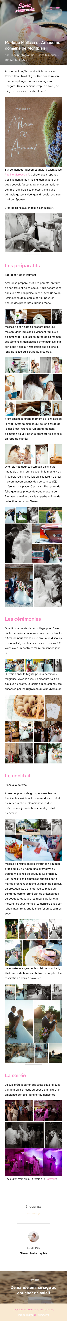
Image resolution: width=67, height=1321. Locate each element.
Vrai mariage (33, 1213)
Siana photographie (22, 55)
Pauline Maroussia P (17, 174)
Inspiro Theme (25, 1314)
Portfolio (51, 1179)
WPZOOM (43, 1314)
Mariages (51, 55)
